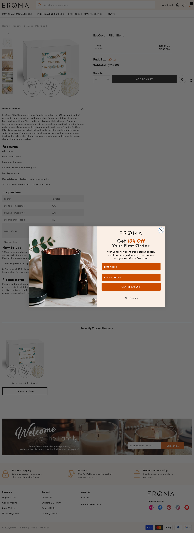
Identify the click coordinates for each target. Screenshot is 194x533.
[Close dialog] (161, 230)
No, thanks (131, 298)
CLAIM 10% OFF (131, 286)
